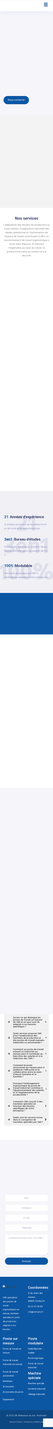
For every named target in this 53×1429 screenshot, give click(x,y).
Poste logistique (36, 1358)
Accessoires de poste (13, 1392)
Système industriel (37, 1389)
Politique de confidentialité (34, 1422)
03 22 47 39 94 (35, 1306)
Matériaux (8, 1381)
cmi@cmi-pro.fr (35, 1312)
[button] (45, 5)
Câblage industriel (36, 1394)
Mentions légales (16, 1422)
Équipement (8, 1399)
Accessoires (8, 1387)
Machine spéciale (36, 1383)
